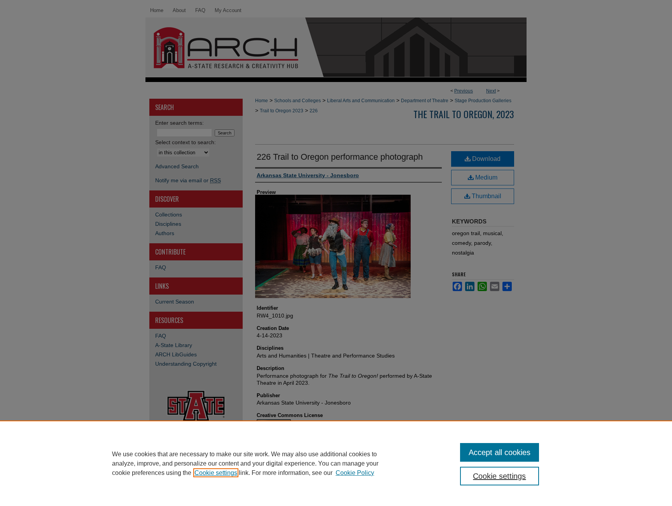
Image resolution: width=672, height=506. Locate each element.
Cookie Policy (355, 472)
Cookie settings (215, 472)
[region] (336, 463)
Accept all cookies (499, 452)
